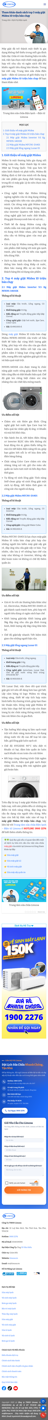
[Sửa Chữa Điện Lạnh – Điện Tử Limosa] (21, 4)
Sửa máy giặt (13, 855)
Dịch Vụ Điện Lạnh (19, 20)
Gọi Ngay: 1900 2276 (16, 1111)
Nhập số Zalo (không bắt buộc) (15, 1156)
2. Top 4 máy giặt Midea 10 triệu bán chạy (23, 134)
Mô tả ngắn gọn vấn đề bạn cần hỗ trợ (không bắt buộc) (23, 1166)
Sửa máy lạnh (8, 1292)
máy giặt (13, 334)
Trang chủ (6, 20)
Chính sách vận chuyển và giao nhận (17, 1366)
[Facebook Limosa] (4, 1388)
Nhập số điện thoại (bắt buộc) (14, 1146)
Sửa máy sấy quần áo (16, 872)
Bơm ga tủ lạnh (8, 1341)
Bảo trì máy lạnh (9, 1308)
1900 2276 (13, 1236)
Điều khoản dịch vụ (10, 1355)
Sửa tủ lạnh (7, 1330)
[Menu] (44, 4)
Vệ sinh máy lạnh (9, 1298)
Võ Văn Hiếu (26, 1247)
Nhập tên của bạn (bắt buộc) (14, 1137)
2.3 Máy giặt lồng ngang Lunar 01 (23, 148)
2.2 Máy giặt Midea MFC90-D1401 (23, 144)
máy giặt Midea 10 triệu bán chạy (20, 78)
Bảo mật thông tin (9, 1377)
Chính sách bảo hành (11, 1360)
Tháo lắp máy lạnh (10, 1314)
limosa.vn (14, 1258)
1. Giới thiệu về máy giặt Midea (18, 130)
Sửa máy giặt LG (14, 861)
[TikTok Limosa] (10, 1388)
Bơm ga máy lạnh (9, 1303)
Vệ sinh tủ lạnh (8, 1335)
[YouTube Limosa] (15, 1388)
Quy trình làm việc (10, 1382)
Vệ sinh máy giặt (14, 866)
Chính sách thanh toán (11, 1371)
